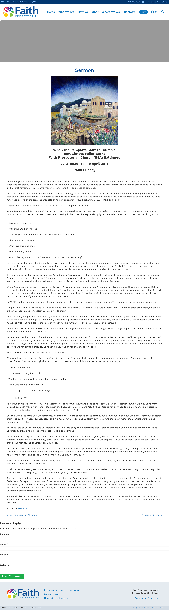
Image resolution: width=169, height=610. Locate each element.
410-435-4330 (134, 2)
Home (51, 11)
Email (4, 554)
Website (4, 565)
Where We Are (111, 11)
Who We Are (66, 11)
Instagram (154, 598)
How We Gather (88, 11)
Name (4, 544)
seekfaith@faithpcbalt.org (156, 2)
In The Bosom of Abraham (22, 515)
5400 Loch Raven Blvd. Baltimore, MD (19, 2)
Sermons (22, 508)
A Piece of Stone (152, 515)
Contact (129, 11)
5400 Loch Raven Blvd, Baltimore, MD (62, 590)
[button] (162, 11)
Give (143, 11)
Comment (6, 534)
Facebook (141, 598)
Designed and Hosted (141, 608)
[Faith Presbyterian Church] (20, 11)
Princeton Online (158, 608)
